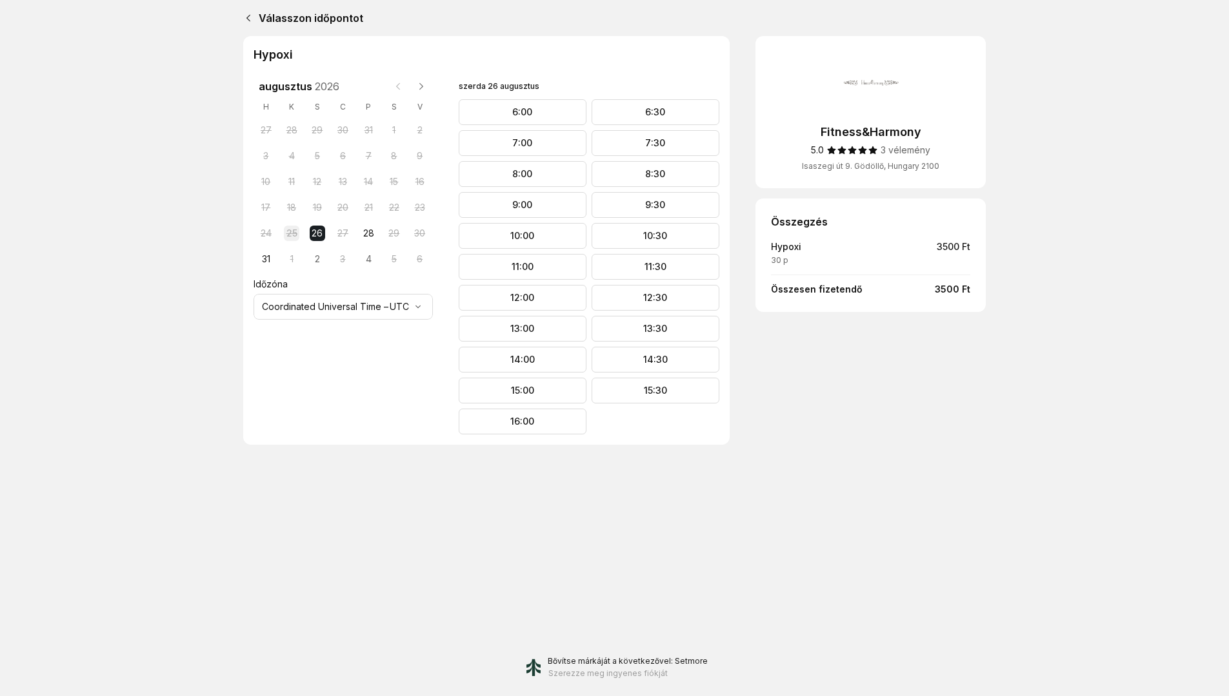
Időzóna (271, 283)
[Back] (246, 18)
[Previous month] (398, 86)
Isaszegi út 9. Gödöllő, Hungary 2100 (870, 166)
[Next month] (421, 86)
